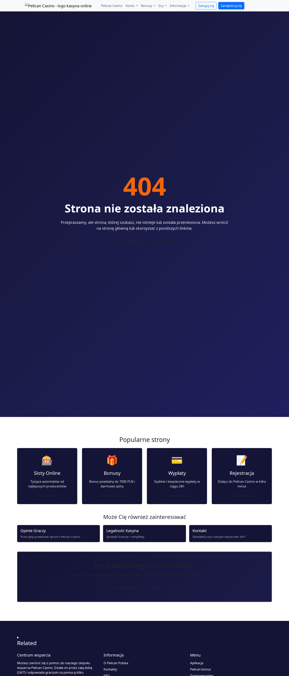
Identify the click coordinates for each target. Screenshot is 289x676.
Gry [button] (161, 6)
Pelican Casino (111, 6)
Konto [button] (130, 6)
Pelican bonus (200, 669)
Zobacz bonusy (112, 495)
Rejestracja (242, 473)
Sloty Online (47, 473)
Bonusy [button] (147, 6)
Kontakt (199, 530)
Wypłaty (177, 473)
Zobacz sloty (47, 495)
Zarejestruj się (231, 6)
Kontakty (110, 669)
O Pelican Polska (116, 663)
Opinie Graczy (33, 530)
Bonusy (112, 473)
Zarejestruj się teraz (162, 587)
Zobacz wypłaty (177, 495)
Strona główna (127, 240)
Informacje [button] (178, 6)
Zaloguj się (206, 6)
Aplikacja (196, 663)
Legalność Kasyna (122, 530)
